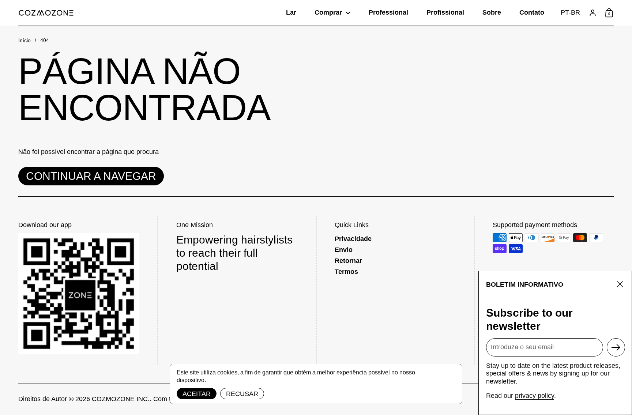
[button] (570, 13)
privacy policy (534, 395)
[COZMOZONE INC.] (46, 13)
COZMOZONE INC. (121, 399)
